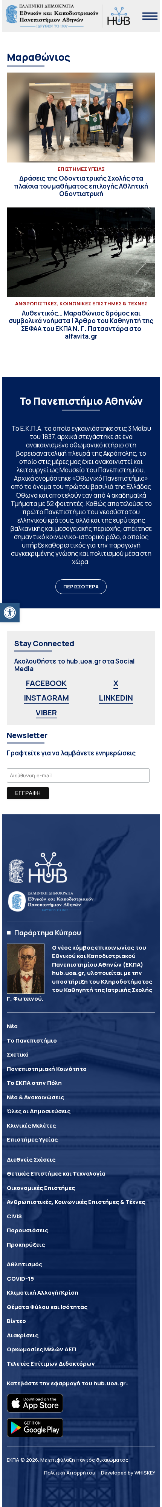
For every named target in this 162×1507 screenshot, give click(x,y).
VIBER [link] (46, 712)
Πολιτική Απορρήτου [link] (69, 1472)
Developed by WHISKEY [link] (128, 1472)
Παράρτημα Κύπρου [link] (47, 932)
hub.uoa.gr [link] (109, 1383)
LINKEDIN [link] (116, 698)
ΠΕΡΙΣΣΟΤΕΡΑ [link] (81, 586)
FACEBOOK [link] (46, 683)
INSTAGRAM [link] (46, 698)
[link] (10, 612)
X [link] (115, 683)
